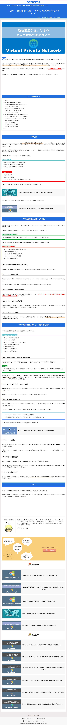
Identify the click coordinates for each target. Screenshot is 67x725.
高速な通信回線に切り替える (12, 120)
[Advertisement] (17, 85)
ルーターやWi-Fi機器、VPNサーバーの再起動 (16, 116)
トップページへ (34, 715)
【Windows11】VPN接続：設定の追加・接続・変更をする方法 (39, 625)
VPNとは (5, 100)
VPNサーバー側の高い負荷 (11, 106)
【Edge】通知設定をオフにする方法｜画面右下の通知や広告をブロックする (42, 704)
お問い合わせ (41, 718)
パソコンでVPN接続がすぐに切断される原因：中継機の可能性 (38, 601)
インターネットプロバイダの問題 (13, 110)
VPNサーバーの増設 (10, 122)
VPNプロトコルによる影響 (11, 112)
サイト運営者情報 (29, 721)
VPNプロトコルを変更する (11, 124)
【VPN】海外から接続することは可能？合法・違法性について (38, 613)
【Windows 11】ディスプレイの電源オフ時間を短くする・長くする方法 (41, 645)
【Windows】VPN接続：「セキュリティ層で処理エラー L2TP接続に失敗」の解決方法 (43, 588)
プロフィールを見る (22, 528)
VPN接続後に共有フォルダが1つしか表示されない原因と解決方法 (39, 575)
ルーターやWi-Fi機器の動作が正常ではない (15, 104)
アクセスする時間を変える (11, 126)
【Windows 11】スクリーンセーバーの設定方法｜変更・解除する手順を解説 (42, 656)
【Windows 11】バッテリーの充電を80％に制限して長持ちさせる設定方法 (42, 680)
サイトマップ (40, 721)
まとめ (5, 128)
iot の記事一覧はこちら (49, 550)
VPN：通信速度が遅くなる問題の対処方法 (15, 114)
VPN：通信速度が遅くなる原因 (12, 102)
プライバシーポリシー (29, 718)
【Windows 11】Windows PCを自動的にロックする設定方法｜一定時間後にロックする (43, 668)
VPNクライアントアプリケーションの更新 (15, 118)
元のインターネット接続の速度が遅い (14, 108)
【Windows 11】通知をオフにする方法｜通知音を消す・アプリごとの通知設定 (43, 692)
